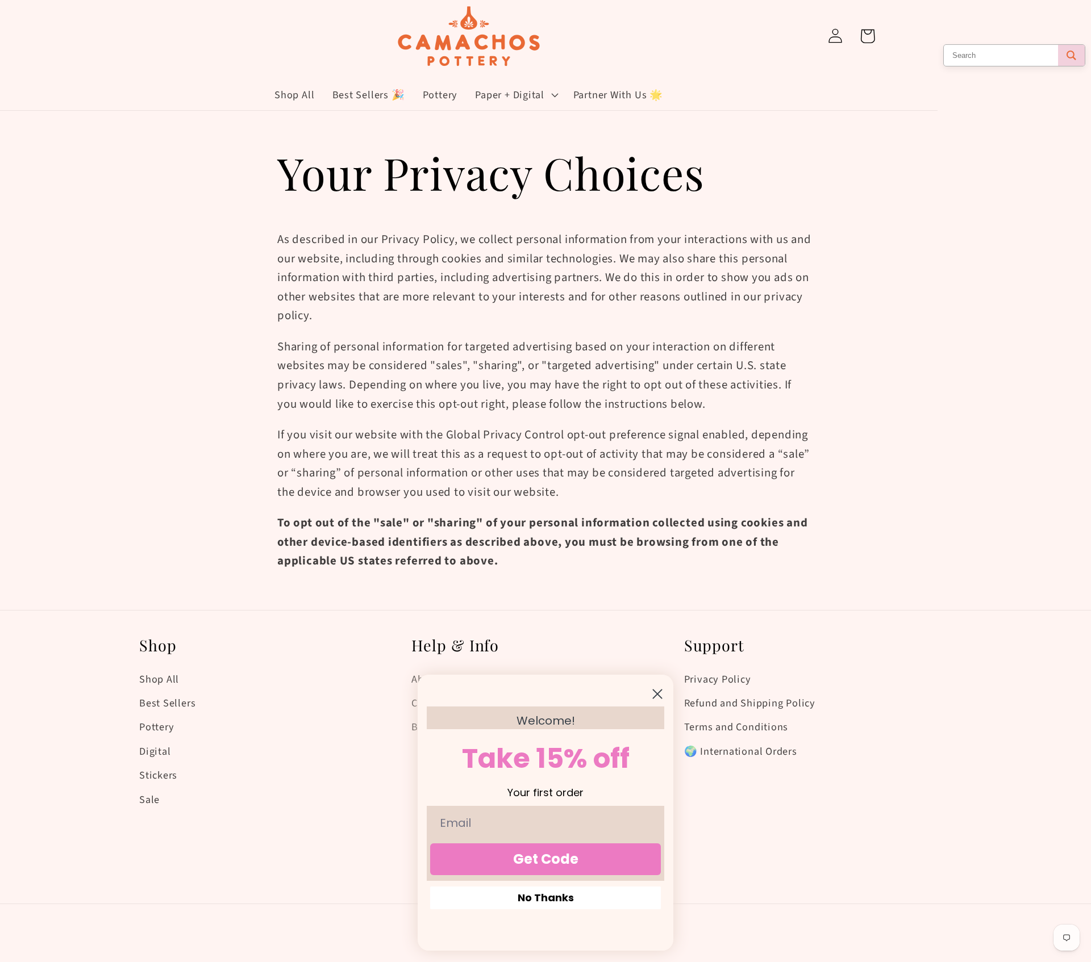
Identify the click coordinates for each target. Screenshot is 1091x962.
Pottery (156, 727)
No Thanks (546, 897)
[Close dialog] (657, 694)
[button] (515, 95)
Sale (149, 799)
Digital (154, 751)
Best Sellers (167, 703)
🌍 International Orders (740, 751)
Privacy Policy (717, 679)
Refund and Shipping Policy (749, 703)
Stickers (158, 775)
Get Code (545, 859)
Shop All (159, 679)
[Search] (1071, 55)
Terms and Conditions (736, 727)
